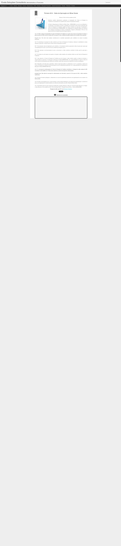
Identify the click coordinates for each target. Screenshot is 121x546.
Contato (73, 5)
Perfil (35, 5)
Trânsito (63, 5)
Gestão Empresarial (56, 5)
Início (11, 5)
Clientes (39, 5)
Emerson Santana (68, 89)
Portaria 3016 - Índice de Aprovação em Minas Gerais (61, 13)
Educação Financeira (46, 5)
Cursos (24, 5)
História (15, 5)
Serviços (20, 5)
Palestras (68, 5)
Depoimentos (30, 5)
